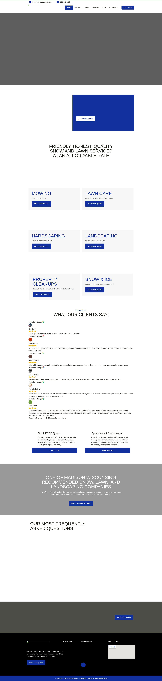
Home (69, 7)
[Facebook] (83, 665)
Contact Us (113, 7)
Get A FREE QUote (95, 246)
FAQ (104, 7)
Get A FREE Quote (41, 203)
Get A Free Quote (42, 294)
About (87, 7)
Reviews (96, 7)
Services (78, 7)
